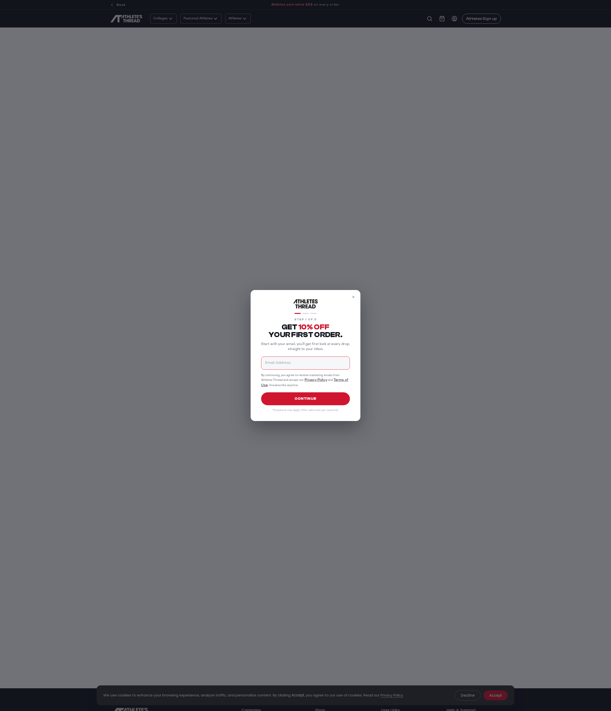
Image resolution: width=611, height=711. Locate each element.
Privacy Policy (316, 380)
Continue (305, 399)
